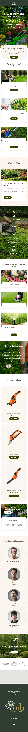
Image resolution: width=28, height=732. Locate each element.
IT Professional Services (11, 730)
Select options (14, 418)
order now (14, 57)
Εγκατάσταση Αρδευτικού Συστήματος (14, 317)
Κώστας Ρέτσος (14, 604)
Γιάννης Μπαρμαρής (14, 625)
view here (14, 652)
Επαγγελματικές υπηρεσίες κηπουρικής (14, 85)
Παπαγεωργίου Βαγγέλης (14, 561)
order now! (7, 197)
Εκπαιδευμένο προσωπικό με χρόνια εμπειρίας (14, 114)
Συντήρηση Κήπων (14, 295)
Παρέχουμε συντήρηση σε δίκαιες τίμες (14, 142)
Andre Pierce (14, 582)
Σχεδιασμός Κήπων (14, 274)
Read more (14, 90)
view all (14, 334)
